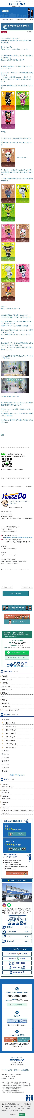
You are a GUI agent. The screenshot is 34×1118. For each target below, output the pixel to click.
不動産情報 (5, 703)
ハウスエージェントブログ (10, 710)
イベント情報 (6, 686)
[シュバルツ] (8, 100)
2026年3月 (9, 740)
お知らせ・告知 (7, 690)
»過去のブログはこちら (17, 775)
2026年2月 (9, 744)
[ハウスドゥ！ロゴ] (14, 496)
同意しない (13, 1114)
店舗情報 (5, 676)
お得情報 (5, 683)
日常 (3, 696)
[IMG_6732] (15, 368)
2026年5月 (9, 733)
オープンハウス (7, 679)
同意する (21, 1114)
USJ (3, 804)
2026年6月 (9, 730)
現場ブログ (5, 693)
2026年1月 (9, 747)
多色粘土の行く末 (7, 787)
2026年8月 (9, 723)
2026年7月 (9, 726)
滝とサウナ (5, 792)
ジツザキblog (6, 706)
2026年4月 (9, 737)
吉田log (4, 700)
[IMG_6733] (15, 385)
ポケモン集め (6, 798)
